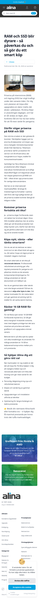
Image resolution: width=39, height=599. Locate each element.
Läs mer (29, 480)
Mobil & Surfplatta (27, 527)
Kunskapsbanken (8, 544)
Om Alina (5, 540)
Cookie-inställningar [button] (14, 593)
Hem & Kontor (6, 571)
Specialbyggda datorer (29, 547)
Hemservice (25, 531)
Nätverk (24, 552)
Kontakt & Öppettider (9, 519)
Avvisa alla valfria (22, 581)
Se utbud (19, 456)
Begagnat (5, 556)
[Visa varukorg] (35, 7)
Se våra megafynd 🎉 (19, 2)
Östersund (5, 536)
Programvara (6, 580)
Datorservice (25, 523)
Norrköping (6, 531)
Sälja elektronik (26, 536)
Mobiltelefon (6, 576)
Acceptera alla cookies (22, 587)
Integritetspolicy (29, 593)
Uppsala (4, 523)
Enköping (5, 527)
